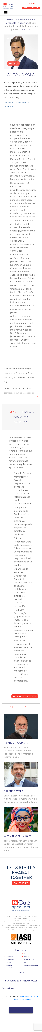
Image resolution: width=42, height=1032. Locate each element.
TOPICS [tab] (12, 412)
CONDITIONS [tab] (21, 421)
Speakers (10, 957)
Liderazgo (8, 106)
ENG (33, 3)
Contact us (21, 883)
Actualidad (9, 102)
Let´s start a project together (21, 872)
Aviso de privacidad (31, 965)
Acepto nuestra (22, 997)
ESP (28, 3)
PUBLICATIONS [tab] (21, 417)
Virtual (9, 962)
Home (8, 954)
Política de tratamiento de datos (29, 959)
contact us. (25, 29)
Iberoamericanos (21, 102)
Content (9, 968)
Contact (27, 954)
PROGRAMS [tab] (28, 412)
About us (9, 965)
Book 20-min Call (31, 8)
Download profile (24, 696)
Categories (10, 959)
